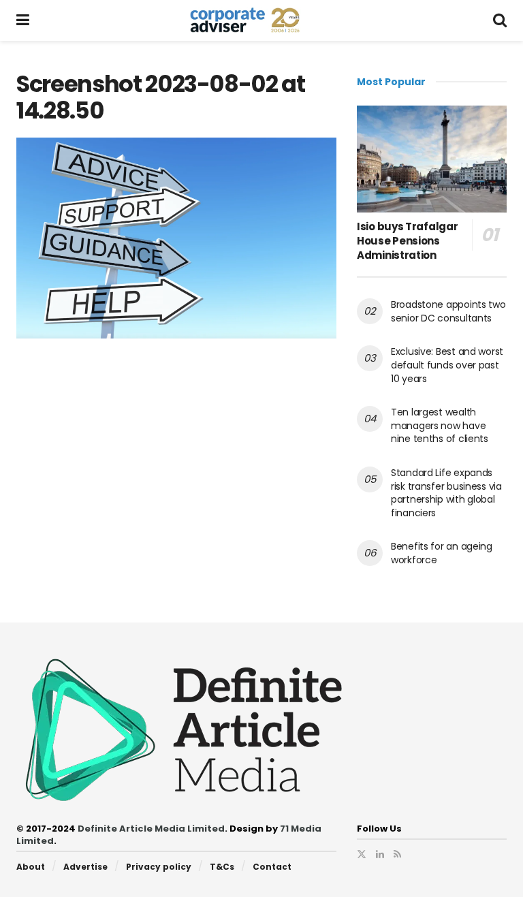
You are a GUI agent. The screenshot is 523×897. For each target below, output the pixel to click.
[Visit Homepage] (261, 20)
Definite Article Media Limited (151, 828)
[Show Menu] (22, 20)
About (30, 866)
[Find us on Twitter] (361, 854)
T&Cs (222, 866)
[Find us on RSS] (397, 854)
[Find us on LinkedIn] (380, 854)
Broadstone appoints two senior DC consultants (448, 311)
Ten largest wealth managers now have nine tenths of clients (439, 425)
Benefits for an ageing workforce (441, 553)
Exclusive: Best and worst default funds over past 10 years (447, 365)
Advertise (85, 866)
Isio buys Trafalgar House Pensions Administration (407, 240)
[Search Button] (500, 20)
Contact (272, 866)
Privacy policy (158, 866)
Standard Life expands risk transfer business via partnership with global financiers (446, 493)
